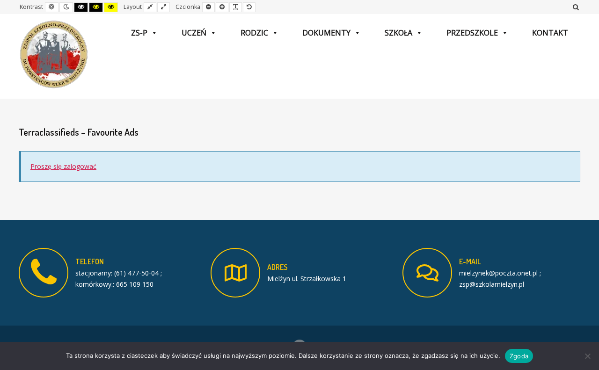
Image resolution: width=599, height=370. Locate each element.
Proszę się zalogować (63, 166)
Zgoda (519, 356)
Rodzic (254, 33)
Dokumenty (326, 33)
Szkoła (398, 33)
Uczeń (194, 33)
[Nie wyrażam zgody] (587, 356)
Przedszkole (472, 33)
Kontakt (550, 33)
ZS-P (139, 33)
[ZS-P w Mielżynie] (54, 55)
